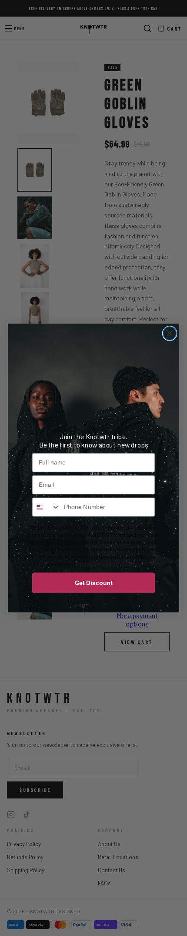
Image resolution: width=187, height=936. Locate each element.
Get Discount (94, 582)
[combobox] (46, 507)
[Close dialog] (170, 333)
